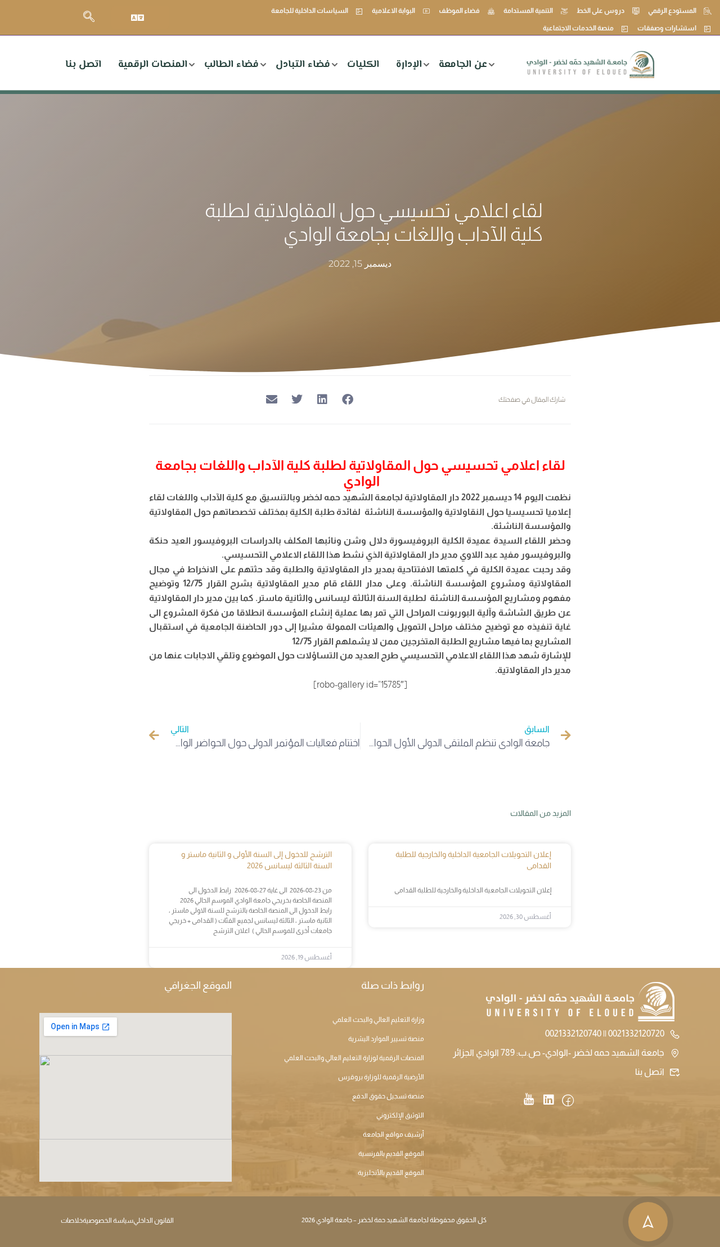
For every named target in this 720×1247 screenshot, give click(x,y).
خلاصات (72, 1220)
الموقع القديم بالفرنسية (391, 1154)
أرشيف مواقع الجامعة (393, 1134)
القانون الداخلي (153, 1220)
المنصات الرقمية (152, 65)
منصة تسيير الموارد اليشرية (386, 1039)
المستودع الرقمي (672, 11)
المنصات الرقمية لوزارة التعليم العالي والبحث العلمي (354, 1058)
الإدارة (409, 65)
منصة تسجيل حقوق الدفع (388, 1096)
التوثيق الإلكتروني (400, 1115)
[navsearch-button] (89, 17)
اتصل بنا (83, 65)
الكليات (363, 65)
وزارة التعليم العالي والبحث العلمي (378, 1020)
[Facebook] (568, 1101)
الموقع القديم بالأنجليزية (391, 1173)
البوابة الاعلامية (393, 11)
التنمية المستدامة (528, 11)
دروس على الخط (600, 11)
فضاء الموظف (459, 11)
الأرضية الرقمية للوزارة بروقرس (381, 1077)
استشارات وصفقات (666, 28)
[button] (347, 399)
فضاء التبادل (303, 65)
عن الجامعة (463, 65)
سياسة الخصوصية (108, 1220)
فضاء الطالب (231, 65)
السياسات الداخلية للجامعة (309, 11)
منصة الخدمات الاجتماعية (578, 28)
